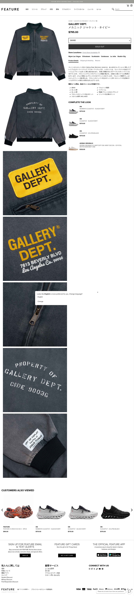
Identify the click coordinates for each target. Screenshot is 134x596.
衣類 (51, 9)
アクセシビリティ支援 (52, 573)
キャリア (4, 575)
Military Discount (6, 579)
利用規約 (49, 589)
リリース (35, 9)
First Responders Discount (9, 582)
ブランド (44, 9)
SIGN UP (25, 555)
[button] (2, 510)
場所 (2, 569)
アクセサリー (66, 9)
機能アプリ (5, 573)
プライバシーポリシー (38, 589)
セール (99, 9)
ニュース (90, 9)
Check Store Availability (90, 52)
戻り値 (47, 571)
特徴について (5, 571)
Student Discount (6, 577)
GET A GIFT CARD (67, 555)
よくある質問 (49, 569)
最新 (27, 9)
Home (70, 21)
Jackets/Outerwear (81, 21)
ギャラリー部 (93, 21)
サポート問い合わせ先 (52, 575)
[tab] (74, 61)
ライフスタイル (79, 9)
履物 (57, 9)
